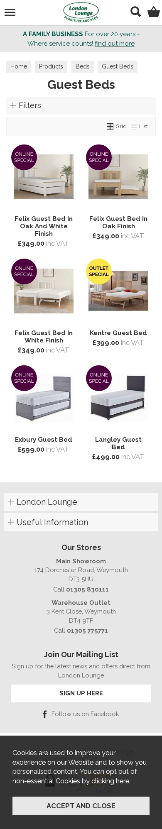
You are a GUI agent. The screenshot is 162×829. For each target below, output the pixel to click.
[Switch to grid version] (110, 126)
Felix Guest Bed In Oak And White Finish (44, 226)
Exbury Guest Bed (43, 439)
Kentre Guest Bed (118, 333)
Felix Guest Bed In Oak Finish (118, 222)
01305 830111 (87, 589)
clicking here (110, 781)
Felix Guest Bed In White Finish (44, 336)
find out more (115, 43)
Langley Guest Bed (118, 443)
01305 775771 (87, 630)
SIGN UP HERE (81, 693)
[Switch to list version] (134, 126)
